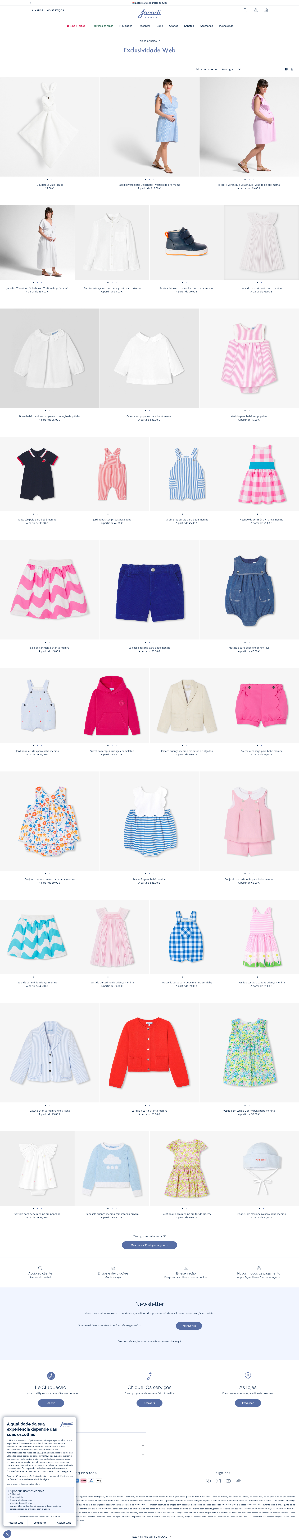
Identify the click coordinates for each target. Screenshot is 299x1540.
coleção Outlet (254, 1504)
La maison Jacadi (28, 1445)
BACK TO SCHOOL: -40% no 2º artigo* (149, 3)
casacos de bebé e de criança (258, 1508)
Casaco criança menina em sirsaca (50, 1110)
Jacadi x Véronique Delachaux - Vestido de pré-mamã (149, 184)
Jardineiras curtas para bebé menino (187, 519)
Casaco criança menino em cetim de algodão (187, 751)
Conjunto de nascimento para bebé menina (50, 879)
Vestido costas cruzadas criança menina (261, 982)
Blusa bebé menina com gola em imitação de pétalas (49, 416)
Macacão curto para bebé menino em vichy (187, 982)
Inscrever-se (189, 1325)
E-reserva (79, 1520)
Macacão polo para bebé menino (37, 519)
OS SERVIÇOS (55, 10)
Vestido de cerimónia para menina (262, 288)
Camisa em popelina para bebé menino (149, 416)
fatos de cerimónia (83, 1512)
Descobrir (149, 1403)
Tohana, (134, 1512)
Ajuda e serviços (28, 1437)
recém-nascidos (203, 1496)
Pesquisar (248, 1403)
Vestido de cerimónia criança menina (261, 519)
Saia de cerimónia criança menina (50, 647)
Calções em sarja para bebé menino (149, 647)
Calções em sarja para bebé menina (262, 751)
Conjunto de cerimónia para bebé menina (249, 879)
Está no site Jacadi (149, 1536)
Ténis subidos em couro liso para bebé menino (187, 288)
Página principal (148, 40)
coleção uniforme (121, 1516)
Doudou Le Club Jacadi (50, 184)
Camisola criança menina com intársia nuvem (112, 1214)
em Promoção (228, 1504)
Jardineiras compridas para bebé (112, 519)
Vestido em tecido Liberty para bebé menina (249, 1110)
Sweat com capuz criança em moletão (112, 751)
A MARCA (37, 10)
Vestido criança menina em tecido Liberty (187, 1214)
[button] (75, 26)
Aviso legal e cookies (32, 1454)
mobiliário (140, 1504)
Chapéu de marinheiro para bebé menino (261, 1214)
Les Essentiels (104, 1508)
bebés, (224, 1496)
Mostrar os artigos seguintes (149, 1245)
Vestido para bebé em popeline (249, 416)
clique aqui (175, 1341)
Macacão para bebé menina (149, 879)
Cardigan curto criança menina (149, 1110)
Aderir (51, 1403)
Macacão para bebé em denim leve (249, 647)
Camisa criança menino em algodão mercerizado (112, 288)
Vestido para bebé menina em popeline (37, 1214)
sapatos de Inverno (285, 1508)
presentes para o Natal (259, 1500)
